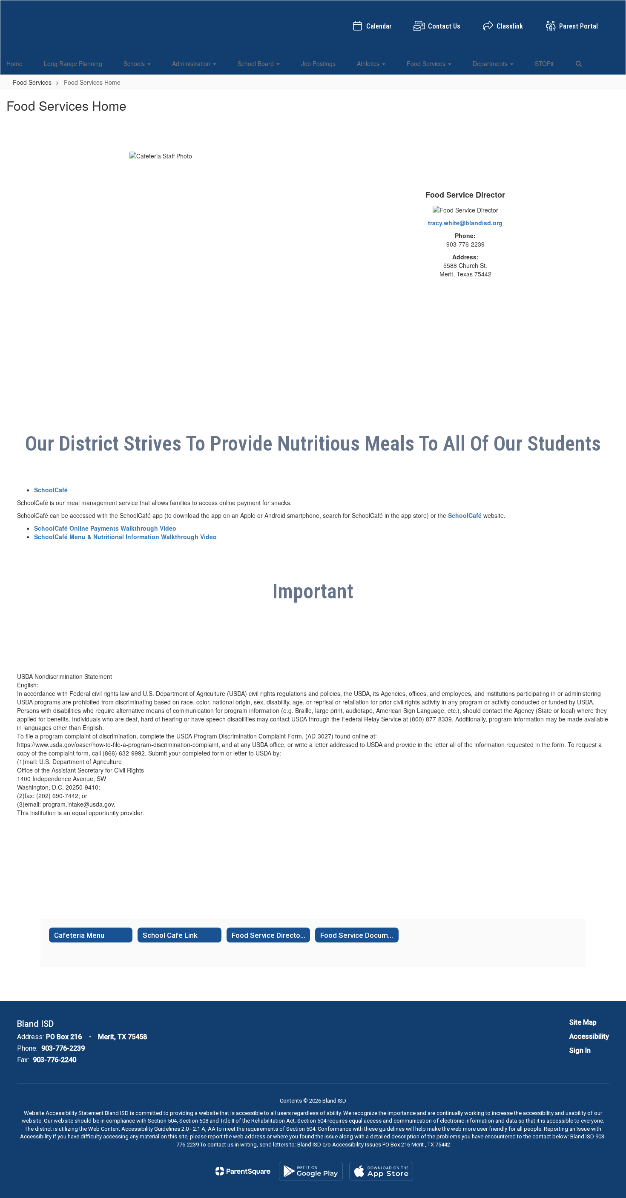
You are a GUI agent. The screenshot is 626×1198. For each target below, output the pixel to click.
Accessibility (589, 1036)
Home (14, 63)
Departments (491, 63)
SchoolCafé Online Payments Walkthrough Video (105, 528)
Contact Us (444, 26)
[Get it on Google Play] (311, 1171)
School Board (257, 63)
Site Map (583, 1022)
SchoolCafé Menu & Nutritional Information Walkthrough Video (125, 536)
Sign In (580, 1050)
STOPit (544, 63)
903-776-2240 (54, 1060)
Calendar (379, 26)
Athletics (369, 63)
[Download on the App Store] (381, 1171)
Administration (192, 63)
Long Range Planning (73, 63)
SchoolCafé (51, 490)
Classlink (510, 26)
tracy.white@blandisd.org (465, 222)
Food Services (427, 63)
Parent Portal (578, 26)
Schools (134, 63)
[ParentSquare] (243, 1171)
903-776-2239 (63, 1048)
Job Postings (318, 63)
